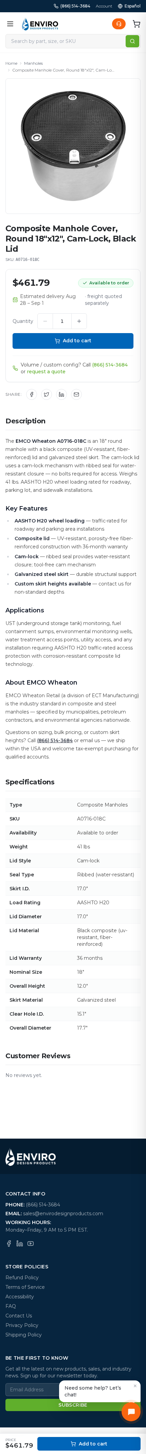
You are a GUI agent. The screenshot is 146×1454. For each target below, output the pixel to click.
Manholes (33, 63)
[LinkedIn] (19, 1243)
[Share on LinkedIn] (61, 394)
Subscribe (72, 1405)
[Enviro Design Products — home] (40, 24)
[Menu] (10, 23)
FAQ (10, 1306)
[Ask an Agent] (119, 23)
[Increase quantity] (79, 321)
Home (11, 63)
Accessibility (19, 1297)
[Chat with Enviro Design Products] (131, 1411)
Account (104, 6)
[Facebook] (8, 1243)
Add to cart (77, 341)
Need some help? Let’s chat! (93, 1391)
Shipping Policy (23, 1335)
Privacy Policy (21, 1325)
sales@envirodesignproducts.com (63, 1213)
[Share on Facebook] (31, 394)
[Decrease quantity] (45, 321)
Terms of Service (25, 1287)
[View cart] (136, 24)
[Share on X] (46, 394)
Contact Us (18, 1316)
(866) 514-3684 (75, 6)
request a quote (46, 372)
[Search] (132, 41)
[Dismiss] (135, 1385)
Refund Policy (22, 1278)
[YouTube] (30, 1243)
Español (133, 6)
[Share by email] (76, 394)
